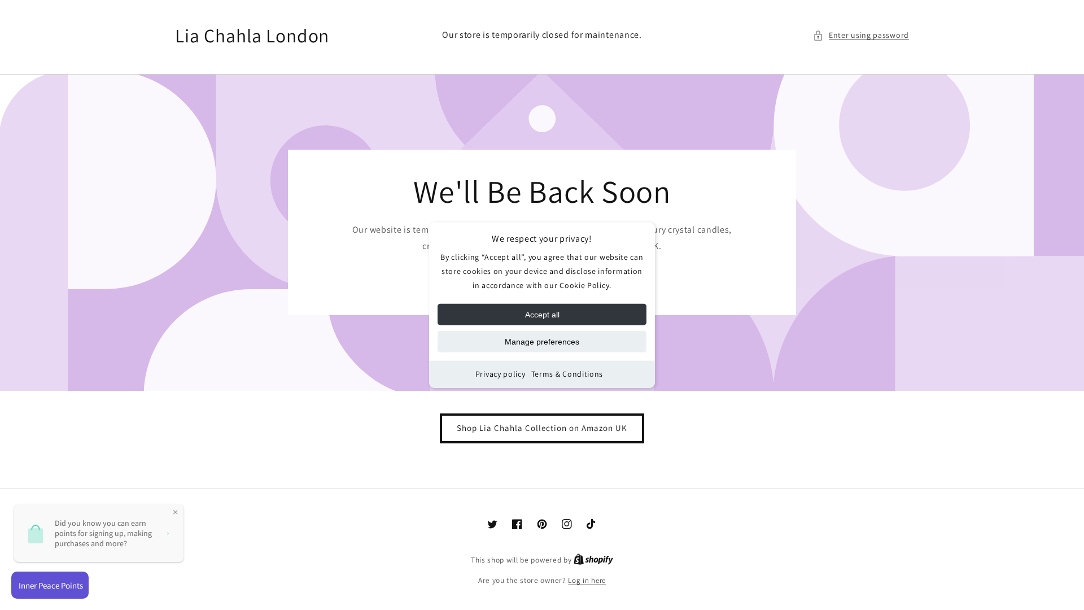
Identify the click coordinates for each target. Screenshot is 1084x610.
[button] (861, 35)
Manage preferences (542, 341)
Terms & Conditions (567, 374)
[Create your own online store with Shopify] (593, 560)
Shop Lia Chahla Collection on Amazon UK (542, 427)
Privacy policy (500, 374)
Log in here (587, 580)
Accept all (542, 314)
